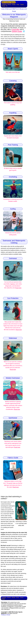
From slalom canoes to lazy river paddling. (13, 103)
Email (3, 6)
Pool (18, 4)
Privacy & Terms (5, 614)
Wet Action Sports (8, 2)
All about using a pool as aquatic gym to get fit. (13, 169)
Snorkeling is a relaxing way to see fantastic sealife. (12, 200)
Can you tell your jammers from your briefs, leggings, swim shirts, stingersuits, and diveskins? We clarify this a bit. (13, 285)
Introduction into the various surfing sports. (12, 233)
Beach (9, 4)
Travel (22, 4)
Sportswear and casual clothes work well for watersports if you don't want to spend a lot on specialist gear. (12, 444)
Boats (13, 4)
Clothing (4, 4)
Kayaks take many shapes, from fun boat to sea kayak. (13, 136)
